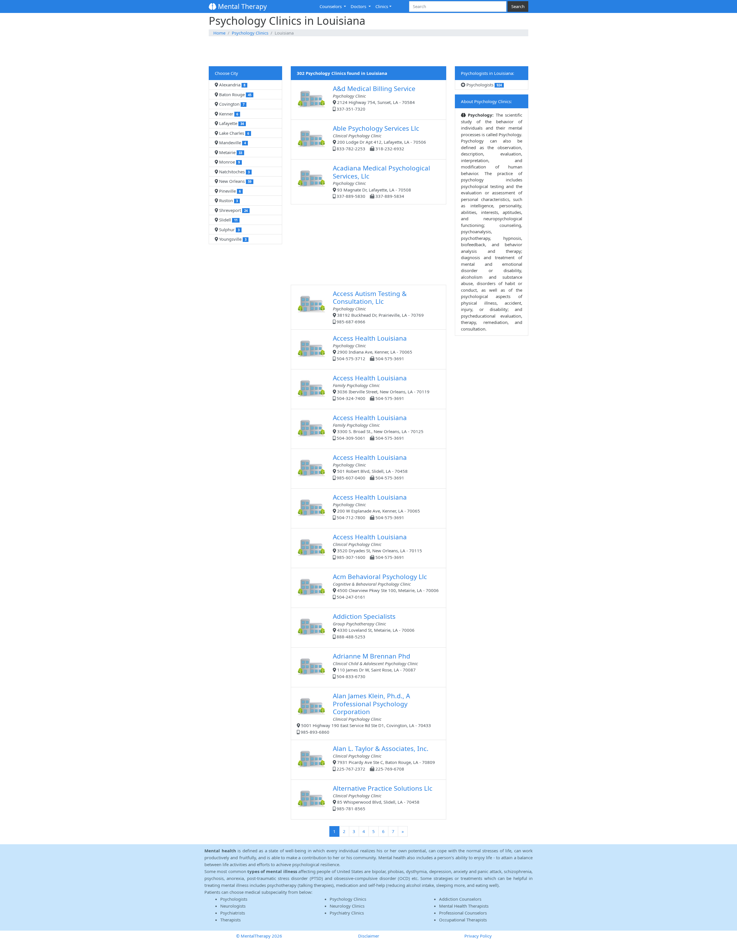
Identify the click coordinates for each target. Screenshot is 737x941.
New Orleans (234, 181)
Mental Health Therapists (464, 906)
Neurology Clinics (347, 906)
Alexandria (231, 85)
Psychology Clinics (250, 33)
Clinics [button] (381, 6)
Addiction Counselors (460, 899)
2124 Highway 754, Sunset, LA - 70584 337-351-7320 (374, 98)
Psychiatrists (232, 913)
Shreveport (233, 210)
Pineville (229, 191)
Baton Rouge (234, 94)
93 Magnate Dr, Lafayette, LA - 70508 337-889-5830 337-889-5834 (381, 181)
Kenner (228, 114)
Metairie (230, 152)
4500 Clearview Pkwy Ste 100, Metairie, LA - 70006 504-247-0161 (386, 586)
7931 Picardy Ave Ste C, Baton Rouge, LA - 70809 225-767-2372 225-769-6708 (384, 758)
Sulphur (229, 229)
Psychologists (483, 85)
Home (219, 33)
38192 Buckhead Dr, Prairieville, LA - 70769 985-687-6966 (378, 307)
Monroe (229, 162)
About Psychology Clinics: (486, 101)
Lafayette (231, 123)
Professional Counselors (463, 913)
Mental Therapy (241, 6)
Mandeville (232, 142)
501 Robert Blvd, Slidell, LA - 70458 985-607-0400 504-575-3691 (370, 467)
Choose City (226, 73)
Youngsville (232, 239)
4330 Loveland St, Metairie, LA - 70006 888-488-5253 (374, 626)
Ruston (228, 200)
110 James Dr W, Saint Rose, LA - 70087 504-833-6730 (375, 665)
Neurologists (233, 906)
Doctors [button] (359, 6)
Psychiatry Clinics (347, 913)
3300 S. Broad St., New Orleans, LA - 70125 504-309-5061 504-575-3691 (378, 427)
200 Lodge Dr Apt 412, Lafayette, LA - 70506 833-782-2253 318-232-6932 (379, 137)
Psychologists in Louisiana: (487, 73)
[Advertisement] (368, 51)
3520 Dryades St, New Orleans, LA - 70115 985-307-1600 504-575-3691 (377, 546)
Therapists (230, 920)
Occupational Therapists (463, 920)
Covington (231, 104)
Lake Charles (233, 133)
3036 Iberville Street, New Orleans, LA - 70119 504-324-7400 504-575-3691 (381, 387)
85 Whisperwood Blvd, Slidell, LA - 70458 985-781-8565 (382, 797)
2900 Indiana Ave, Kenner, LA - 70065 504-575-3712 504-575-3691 (372, 347)
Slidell (228, 220)
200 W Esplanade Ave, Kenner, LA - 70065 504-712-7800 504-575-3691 (376, 506)
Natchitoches (234, 171)
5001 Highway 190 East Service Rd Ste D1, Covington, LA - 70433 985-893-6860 (365, 713)
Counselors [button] (331, 6)
